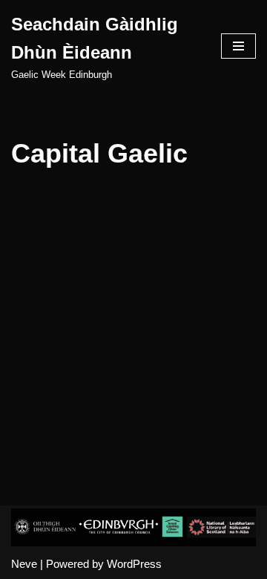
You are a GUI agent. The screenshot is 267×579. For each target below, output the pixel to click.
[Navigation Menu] (238, 46)
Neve (24, 563)
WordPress (134, 563)
